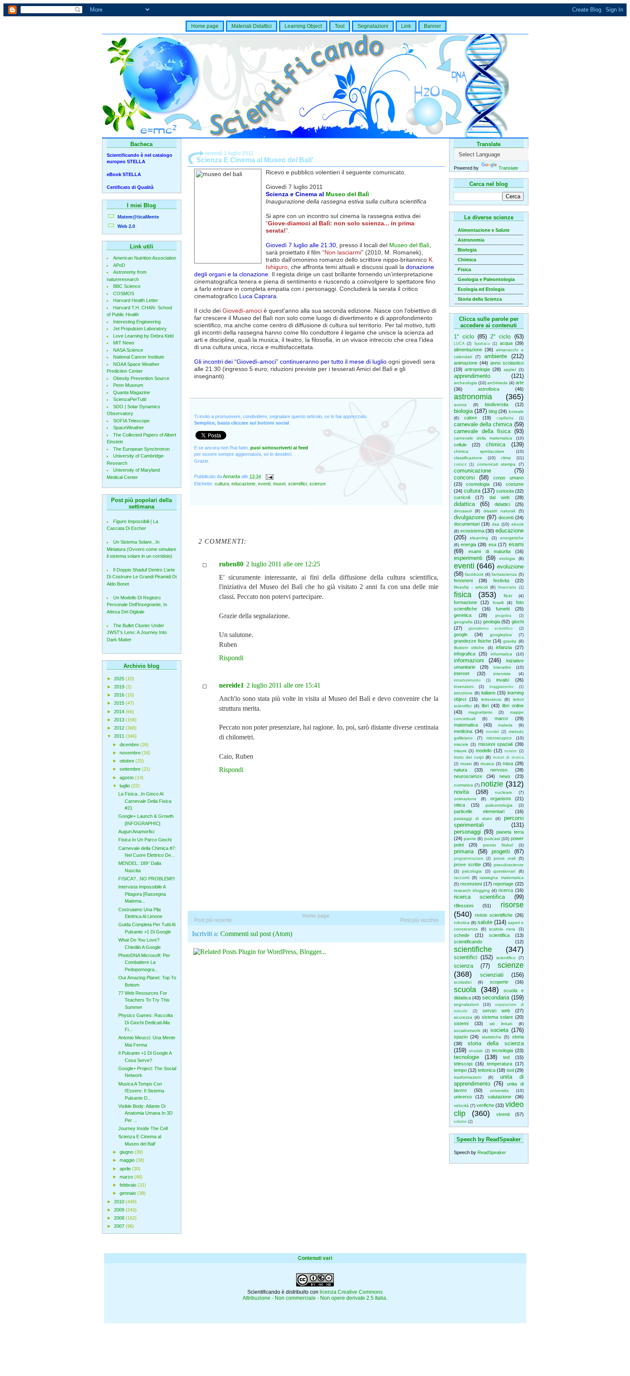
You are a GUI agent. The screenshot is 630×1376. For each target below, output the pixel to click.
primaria (464, 851)
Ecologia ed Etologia (481, 289)
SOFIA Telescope (131, 420)
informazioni (469, 660)
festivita (501, 580)
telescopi (463, 1063)
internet (461, 673)
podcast (492, 838)
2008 (120, 1217)
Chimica (467, 259)
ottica (459, 805)
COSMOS (123, 293)
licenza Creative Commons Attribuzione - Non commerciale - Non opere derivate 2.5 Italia (314, 1295)
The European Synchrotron (141, 449)
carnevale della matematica (483, 438)
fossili (498, 602)
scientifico (506, 957)
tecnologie (466, 1057)
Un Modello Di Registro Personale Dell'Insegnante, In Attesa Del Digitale (137, 604)
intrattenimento (467, 680)
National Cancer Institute (138, 356)
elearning (479, 537)
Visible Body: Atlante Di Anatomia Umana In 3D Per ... (145, 1113)
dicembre (130, 744)
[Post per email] (269, 476)
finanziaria (507, 587)
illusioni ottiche (469, 647)
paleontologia (499, 805)
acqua (506, 343)
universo (463, 1096)
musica (487, 763)
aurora (460, 404)
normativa (463, 785)
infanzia (504, 647)
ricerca (505, 890)
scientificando (468, 941)
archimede (497, 382)
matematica (466, 724)
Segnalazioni (372, 26)
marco (501, 718)
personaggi (467, 832)
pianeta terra (510, 832)
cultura (472, 491)
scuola (465, 989)
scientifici (465, 957)
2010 (120, 1201)
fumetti (503, 608)
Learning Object (303, 26)
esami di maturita (489, 551)
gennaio (128, 1193)
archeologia (465, 382)
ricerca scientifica (479, 897)
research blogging (472, 890)
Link (406, 26)
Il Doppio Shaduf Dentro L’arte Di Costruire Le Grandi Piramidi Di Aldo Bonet (142, 576)
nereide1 (231, 685)
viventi (503, 1114)
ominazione (465, 798)
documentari (467, 523)
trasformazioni (467, 1077)
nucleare (503, 792)
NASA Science (128, 350)
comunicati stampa (496, 464)
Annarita (232, 476)
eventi (464, 566)
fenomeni (463, 580)
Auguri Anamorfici (136, 831)
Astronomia (471, 239)
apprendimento (472, 376)
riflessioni (463, 905)
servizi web (496, 1010)
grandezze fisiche (472, 640)
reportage (503, 883)
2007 (120, 1226)
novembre (131, 752)
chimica (495, 444)
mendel (492, 732)
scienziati (492, 975)
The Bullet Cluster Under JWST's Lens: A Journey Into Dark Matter (137, 632)
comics (460, 464)
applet (510, 369)
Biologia (467, 249)
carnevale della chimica (483, 424)
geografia (463, 621)
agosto (127, 777)
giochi (518, 621)
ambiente (495, 356)
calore (470, 417)
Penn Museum (128, 385)
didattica (464, 504)
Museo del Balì (347, 194)
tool (510, 1070)
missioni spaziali (495, 744)
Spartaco (482, 343)
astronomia (473, 396)
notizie (492, 784)
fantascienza (504, 574)
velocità (461, 1105)
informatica (501, 654)
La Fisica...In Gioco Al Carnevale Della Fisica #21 (144, 801)
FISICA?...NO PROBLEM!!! (146, 878)
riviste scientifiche (494, 915)
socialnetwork (467, 1030)
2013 (120, 719)
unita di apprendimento (489, 1080)
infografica (464, 653)
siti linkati (500, 1023)
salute (484, 922)
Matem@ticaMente (138, 216)
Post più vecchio (419, 920)
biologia (463, 411)
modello (484, 750)
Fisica (464, 269)
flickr (508, 595)
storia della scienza (496, 1043)
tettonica (486, 1070)
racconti (461, 877)
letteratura (491, 699)
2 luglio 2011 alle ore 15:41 (283, 685)
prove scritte (467, 864)
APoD (119, 265)
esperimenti (468, 558)
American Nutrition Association (144, 257)
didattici (502, 504)
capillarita (505, 418)
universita (499, 1090)
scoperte (499, 981)
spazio (461, 1036)
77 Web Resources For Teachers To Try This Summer (144, 1000)
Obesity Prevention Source (141, 378)
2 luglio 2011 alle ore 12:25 (283, 564)
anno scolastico (507, 362)
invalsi (502, 679)
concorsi (464, 477)
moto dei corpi (468, 757)
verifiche (485, 1105)
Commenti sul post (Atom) (256, 933)
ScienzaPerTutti (129, 399)
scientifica (499, 935)
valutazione (499, 1096)
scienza (463, 966)
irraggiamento (501, 687)
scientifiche (473, 949)
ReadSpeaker (491, 1152)
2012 (120, 727)
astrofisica (488, 389)
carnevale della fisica (482, 431)
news (504, 776)
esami (516, 544)
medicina (463, 731)
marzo (127, 1176)
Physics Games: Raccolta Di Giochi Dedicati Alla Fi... (145, 1022)
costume (515, 484)
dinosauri (463, 511)
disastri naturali (499, 511)
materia (505, 725)
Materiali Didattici (251, 26)
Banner (432, 26)
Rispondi (231, 657)
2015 (120, 703)
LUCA (459, 343)
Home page (205, 26)
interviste (502, 673)
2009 (120, 1209)
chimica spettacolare (479, 451)
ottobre (127, 760)
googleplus (501, 634)
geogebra (503, 615)
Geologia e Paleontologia (486, 279)
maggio (128, 1160)
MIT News (124, 342)
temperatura (499, 1063)
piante (470, 838)
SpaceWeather (128, 427)
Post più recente (213, 920)
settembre (131, 769)
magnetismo (480, 712)
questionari (504, 871)
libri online (513, 705)
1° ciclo (464, 336)
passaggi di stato (473, 818)
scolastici (462, 982)
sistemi (461, 1023)
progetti (501, 851)
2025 (120, 678)
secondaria (495, 997)
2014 (120, 711)
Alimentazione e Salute (484, 230)
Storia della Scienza (480, 299)
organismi (500, 798)
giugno (127, 1152)
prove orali (505, 858)
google (461, 634)
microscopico (499, 738)
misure (460, 750)
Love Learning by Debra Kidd (143, 335)
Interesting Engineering (137, 321)
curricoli (462, 497)
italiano (488, 692)
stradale (476, 1051)
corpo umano (508, 477)
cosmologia (477, 484)
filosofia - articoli (471, 587)
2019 (120, 686)
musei (466, 763)
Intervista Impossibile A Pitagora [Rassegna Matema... (142, 893)
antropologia (477, 369)
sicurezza (463, 1017)
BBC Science (127, 286)
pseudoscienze (509, 864)
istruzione (463, 693)
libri (485, 705)
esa (492, 544)
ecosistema (472, 530)
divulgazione (469, 517)
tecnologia (502, 1050)
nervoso (498, 769)
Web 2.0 (126, 226)
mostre (510, 751)
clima (506, 457)
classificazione (468, 457)
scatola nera (502, 929)
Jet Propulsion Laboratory (140, 328)
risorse (512, 904)
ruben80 (231, 564)
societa (499, 1030)
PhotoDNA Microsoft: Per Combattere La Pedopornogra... (144, 962)
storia (518, 1036)
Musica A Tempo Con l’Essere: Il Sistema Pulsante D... (141, 1091)
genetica (462, 615)
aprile (126, 1168)
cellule (460, 444)
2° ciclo (500, 336)
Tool (340, 26)
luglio (125, 785)
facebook (474, 574)
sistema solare (497, 1017)
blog (493, 411)
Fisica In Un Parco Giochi (144, 839)
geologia (491, 621)
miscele (461, 744)
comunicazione (472, 470)
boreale (516, 411)
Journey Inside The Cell (143, 1128)
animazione (465, 362)
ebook (517, 524)
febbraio (129, 1185)
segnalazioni (466, 1004)
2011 (120, 736)
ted (506, 1057)
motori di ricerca (508, 757)
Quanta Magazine (131, 392)
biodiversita (496, 404)
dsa (495, 524)
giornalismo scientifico (490, 628)
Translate (508, 168)
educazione (509, 530)
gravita (509, 641)
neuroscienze (468, 776)
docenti (505, 517)
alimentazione (468, 349)
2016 (120, 694)
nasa (508, 763)
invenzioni (464, 686)
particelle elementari (479, 811)
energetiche (512, 537)
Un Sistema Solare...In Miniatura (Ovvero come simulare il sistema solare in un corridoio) (141, 549)
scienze (511, 965)
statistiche (491, 1037)
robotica (462, 922)
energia (468, 544)
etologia (507, 558)
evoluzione (510, 566)
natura (460, 769)
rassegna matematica (501, 877)
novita (461, 792)
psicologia (472, 871)
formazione (465, 602)
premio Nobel (498, 845)
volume (460, 1121)
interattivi (502, 667)
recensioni (471, 883)
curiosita (505, 491)
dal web (499, 497)
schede (461, 935)
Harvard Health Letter (135, 300)
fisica (462, 594)
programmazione (468, 858)
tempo (460, 1070)
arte (520, 382)
